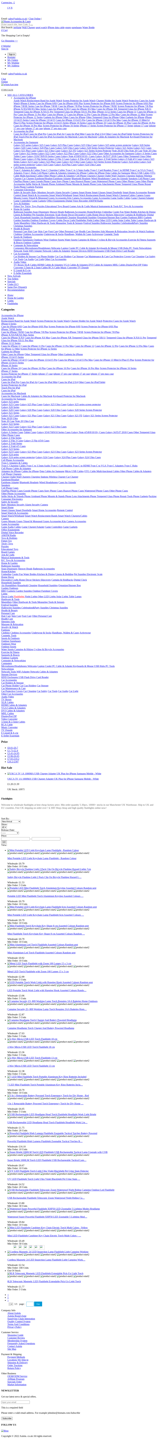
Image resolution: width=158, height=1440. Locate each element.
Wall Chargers (118, 175)
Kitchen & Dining (147, 212)
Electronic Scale (53, 214)
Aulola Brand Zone (16, 1316)
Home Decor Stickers (103, 214)
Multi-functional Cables (32, 175)
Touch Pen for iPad (28, 136)
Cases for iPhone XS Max (83, 109)
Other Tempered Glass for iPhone (102, 117)
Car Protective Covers (120, 256)
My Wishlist (13, 63)
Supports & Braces (10, 655)
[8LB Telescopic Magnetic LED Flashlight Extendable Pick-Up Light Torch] (45, 1273)
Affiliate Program (15, 1379)
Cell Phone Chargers (85, 175)
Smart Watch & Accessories (35, 195)
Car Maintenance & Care (96, 256)
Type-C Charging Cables (53, 170)
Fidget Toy (19, 206)
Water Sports (71, 239)
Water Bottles (131, 212)
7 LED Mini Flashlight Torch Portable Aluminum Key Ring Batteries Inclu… (45, 1084)
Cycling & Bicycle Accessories (112, 239)
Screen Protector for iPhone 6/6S (99, 103)
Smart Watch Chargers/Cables (121, 195)
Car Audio (29, 259)
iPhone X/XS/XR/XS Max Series (30, 109)
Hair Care (32, 231)
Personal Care (21, 231)
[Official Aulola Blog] (4, 1430)
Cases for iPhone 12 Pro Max (105, 114)
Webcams (55, 248)
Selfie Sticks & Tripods (37, 184)
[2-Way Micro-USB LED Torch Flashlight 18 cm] (32, 1039)
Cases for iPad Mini (75, 134)
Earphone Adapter (62, 178)
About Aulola (14, 1313)
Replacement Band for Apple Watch (44, 100)
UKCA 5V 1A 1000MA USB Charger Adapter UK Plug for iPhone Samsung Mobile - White (53, 779)
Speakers (133, 178)
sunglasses (77, 27)
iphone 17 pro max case (55, 128)
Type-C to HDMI (121, 170)
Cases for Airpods (119, 178)
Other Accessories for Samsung (119, 153)
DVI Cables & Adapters (101, 265)
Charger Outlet (103, 175)
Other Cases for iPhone (74, 117)
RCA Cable (54, 267)
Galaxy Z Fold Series (107, 159)
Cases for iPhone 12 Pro (79, 114)
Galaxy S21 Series (124, 148)
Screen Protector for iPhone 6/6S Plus (134, 103)
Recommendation (16, 290)
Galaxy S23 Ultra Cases (73, 162)
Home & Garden (22, 209)
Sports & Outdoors (23, 237)
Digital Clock (80, 580)
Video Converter (9, 719)
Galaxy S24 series (130, 162)
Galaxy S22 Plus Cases (67, 153)
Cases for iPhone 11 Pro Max (32, 114)
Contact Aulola (14, 1346)
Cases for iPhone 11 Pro (33, 346)
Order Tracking (14, 1365)
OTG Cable (90, 471)
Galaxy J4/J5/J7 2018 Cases (109, 156)
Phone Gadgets (27, 187)
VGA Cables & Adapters (76, 265)
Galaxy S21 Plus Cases (25, 150)
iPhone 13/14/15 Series (12, 357)
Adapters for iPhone (77, 173)
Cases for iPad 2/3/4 (95, 134)
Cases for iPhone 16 (96, 123)
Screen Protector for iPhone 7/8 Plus (135, 106)
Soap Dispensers (41, 212)
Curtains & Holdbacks (135, 214)
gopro (68, 27)
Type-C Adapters (115, 465)
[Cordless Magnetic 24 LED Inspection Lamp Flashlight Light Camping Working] (47, 1251)
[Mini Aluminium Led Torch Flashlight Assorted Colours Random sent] (42, 944)
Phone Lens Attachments (102, 184)
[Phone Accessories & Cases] (16, 21)
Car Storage (78, 256)
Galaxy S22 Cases (47, 153)
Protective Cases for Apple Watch (119, 321)
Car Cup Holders (63, 256)
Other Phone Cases (131, 181)
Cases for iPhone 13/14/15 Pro (70, 120)
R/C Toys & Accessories (131, 206)
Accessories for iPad (23, 131)
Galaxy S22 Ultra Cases (91, 153)
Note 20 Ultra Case (24, 421)
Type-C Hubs (30, 173)
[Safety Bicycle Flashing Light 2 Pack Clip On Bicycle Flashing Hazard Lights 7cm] (49, 869)
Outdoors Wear (41, 239)
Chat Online (35, 18)
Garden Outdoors (129, 217)
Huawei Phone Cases (86, 181)
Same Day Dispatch (17, 287)
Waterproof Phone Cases (109, 181)
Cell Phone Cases (146, 178)
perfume (17, 27)
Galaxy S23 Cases (29, 162)
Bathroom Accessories (75, 212)
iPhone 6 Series (28, 103)
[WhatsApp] (9, 84)
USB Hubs (123, 248)
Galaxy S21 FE (68, 150)
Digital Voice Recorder (77, 200)
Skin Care (43, 231)
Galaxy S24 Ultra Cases (89, 164)
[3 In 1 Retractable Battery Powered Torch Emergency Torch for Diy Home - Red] (48, 1095)
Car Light (39, 259)
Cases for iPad (21, 134)
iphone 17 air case (34, 128)
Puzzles (41, 206)
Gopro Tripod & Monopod (35, 198)
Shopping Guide (15, 1335)
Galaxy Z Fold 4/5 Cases (130, 159)
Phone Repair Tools (123, 496)
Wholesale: (15, 863)
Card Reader (128, 251)
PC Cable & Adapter (86, 248)
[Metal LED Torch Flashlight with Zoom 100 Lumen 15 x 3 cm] (39, 963)
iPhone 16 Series (77, 123)
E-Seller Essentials (23, 273)
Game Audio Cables (120, 198)
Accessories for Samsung (26, 142)
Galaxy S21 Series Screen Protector (94, 150)
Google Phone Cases (46, 181)
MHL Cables (119, 265)
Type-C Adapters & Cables (27, 170)
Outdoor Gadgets (31, 242)
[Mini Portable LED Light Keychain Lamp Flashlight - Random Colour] (43, 850)
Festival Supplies (91, 223)
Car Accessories (21, 253)
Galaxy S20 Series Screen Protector (96, 148)
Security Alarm (54, 192)
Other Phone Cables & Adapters (59, 175)
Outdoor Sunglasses (24, 239)
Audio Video (20, 262)
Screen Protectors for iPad (14, 385)
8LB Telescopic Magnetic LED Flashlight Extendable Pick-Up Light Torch (44, 1281)
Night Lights (93, 220)
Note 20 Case (135, 150)
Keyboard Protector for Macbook (69, 396)
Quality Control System (18, 1321)
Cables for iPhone (96, 173)
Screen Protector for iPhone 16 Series (61, 125)
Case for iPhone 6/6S (46, 103)
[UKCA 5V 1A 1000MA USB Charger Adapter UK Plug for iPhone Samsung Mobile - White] (54, 773)
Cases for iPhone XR (107, 109)
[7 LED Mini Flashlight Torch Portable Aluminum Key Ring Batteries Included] (46, 1076)
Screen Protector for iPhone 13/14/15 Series (47, 123)
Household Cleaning (66, 217)
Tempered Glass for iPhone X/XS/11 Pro (33, 111)
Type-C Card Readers (101, 170)
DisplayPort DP (134, 265)
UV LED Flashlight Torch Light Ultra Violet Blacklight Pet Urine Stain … (43, 1179)
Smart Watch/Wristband (60, 195)
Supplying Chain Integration (21, 1318)
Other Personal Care (68, 231)
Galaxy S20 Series (141, 145)
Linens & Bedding (23, 214)
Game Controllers (22, 200)
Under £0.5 (13, 284)
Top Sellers (12, 278)
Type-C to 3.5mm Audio (78, 170)
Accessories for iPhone (25, 97)
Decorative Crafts (83, 214)
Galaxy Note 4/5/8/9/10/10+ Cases (78, 156)
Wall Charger (28, 27)
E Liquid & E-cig (22, 270)
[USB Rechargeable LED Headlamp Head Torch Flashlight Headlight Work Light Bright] (51, 1114)
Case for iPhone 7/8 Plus (70, 106)
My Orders (12, 60)
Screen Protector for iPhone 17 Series (115, 125)
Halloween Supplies (110, 223)
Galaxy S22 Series (28, 153)
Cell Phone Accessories (25, 167)
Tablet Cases (20, 156)
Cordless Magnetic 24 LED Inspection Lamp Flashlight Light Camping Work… (46, 1259)
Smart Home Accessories (135, 192)
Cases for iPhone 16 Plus (119, 123)
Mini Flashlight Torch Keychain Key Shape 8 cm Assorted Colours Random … (46, 933)
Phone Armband (57, 184)
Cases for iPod (45, 136)
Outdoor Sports (57, 239)
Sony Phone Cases (66, 181)
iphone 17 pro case (62, 374)
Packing (39, 187)
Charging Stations (135, 175)
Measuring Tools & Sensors (69, 223)
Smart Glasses (99, 192)
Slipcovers (119, 214)
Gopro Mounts (8, 521)
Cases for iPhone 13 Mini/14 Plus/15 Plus (114, 360)
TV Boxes (19, 265)
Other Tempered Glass (134, 156)
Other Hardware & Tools (43, 223)
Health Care (85, 231)
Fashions (150, 231)
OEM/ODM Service (17, 1376)
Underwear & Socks (54, 234)
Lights (59, 220)
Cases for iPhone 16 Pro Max (28, 125)
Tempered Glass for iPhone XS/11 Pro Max (75, 111)
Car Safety (150, 256)
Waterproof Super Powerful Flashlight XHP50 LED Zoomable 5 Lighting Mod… (47, 1216)
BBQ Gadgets (145, 217)
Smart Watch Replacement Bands (89, 195)
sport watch (41, 27)
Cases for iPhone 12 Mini (133, 114)
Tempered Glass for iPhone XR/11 (134, 109)
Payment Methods (16, 1357)
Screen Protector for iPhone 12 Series (38, 348)
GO (4, 842)
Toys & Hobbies (22, 203)
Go (38, 1304)
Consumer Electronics (24, 189)
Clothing (18, 234)
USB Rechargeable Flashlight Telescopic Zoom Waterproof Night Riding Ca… (46, 1198)
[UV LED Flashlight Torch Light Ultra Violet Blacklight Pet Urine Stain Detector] (48, 1171)
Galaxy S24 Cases (45, 164)
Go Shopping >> (9, 40)
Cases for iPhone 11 (126, 111)
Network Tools (21, 251)
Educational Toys (54, 206)
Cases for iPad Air (56, 134)
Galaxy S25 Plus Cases (61, 145)
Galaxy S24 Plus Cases (65, 164)
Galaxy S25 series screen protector (114, 145)
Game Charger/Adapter (142, 198)
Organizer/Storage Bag (108, 217)
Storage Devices (79, 251)
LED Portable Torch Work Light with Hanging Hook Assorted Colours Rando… (46, 990)
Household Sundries (87, 217)
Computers (19, 248)
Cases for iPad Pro (37, 134)
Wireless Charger (57, 477)
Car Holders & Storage (25, 256)
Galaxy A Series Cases (146, 153)
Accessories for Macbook (65, 136)
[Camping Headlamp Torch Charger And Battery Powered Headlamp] (42, 1020)
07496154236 (7, 90)
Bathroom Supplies (23, 212)
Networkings (145, 248)
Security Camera (70, 192)
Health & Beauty (22, 228)
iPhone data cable (56, 27)
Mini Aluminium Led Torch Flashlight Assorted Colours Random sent (41, 952)
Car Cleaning (137, 256)
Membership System (17, 1340)
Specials (11, 281)
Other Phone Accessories (13, 493)
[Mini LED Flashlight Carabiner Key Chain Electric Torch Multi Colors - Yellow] (47, 1227)
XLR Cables (30, 265)
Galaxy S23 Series (10, 449)
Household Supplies (30, 217)
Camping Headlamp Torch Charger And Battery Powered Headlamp (40, 1028)
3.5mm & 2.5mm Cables (36, 267)
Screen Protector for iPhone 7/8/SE (100, 106)
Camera (140, 195)
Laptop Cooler (68, 248)
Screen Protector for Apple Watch (79, 100)
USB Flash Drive (113, 251)
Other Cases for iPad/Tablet (118, 134)
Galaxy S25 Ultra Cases (85, 145)
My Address (13, 65)
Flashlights (81, 220)
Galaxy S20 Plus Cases (43, 148)
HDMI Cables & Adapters (50, 265)
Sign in (12, 54)
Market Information (16, 1384)
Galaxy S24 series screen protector (18, 457)
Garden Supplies (22, 220)
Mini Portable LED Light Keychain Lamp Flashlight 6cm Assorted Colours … (45, 915)
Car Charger (28, 178)
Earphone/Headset (44, 178)
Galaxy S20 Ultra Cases (67, 148)
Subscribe (6, 1418)
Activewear (97, 234)
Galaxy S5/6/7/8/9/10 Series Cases (44, 156)
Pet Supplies (38, 214)
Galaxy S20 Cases (22, 148)
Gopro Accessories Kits (60, 198)
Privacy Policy (14, 1327)
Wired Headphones (100, 178)
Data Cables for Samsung (117, 173)
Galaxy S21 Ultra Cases (48, 150)
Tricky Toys (31, 206)
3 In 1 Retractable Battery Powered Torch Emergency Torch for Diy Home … (45, 1103)
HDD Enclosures (96, 251)
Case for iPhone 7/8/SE (46, 106)
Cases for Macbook (87, 136)
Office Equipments (56, 200)
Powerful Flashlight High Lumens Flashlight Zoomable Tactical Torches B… (45, 1141)
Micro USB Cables (140, 173)
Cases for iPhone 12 (56, 114)
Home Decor (68, 214)
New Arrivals (14, 276)
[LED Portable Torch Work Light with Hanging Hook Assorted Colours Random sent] (50, 982)
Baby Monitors (39, 192)
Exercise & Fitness (137, 239)
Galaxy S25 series (23, 145)
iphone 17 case (141, 125)
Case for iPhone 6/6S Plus (70, 103)
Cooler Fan (118, 212)
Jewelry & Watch (137, 231)
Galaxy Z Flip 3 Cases (58, 159)
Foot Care (53, 231)
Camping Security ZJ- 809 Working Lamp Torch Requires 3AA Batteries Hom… (47, 1009)
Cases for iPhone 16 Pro (143, 123)
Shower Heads (57, 212)
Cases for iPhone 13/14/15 (42, 120)
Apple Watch (20, 100)
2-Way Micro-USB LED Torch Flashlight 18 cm (31, 1047)
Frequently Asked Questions (21, 1343)
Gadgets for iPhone (53, 117)
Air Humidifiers (48, 217)
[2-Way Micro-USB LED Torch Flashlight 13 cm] (32, 1057)
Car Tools (18, 259)
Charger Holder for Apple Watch (112, 100)
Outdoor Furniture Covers (43, 220)
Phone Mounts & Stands (77, 184)
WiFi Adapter (36, 251)
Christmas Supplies (23, 226)
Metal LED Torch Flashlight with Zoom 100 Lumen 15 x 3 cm (38, 971)
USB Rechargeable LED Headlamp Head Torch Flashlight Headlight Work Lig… (47, 1122)
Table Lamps (137, 220)
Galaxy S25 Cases (41, 145)
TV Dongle (83, 267)
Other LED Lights (109, 220)
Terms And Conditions (18, 1324)
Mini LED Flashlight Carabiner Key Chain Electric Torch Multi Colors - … (44, 1235)
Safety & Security (22, 192)
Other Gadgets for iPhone (131, 117)
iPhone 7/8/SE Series (24, 106)
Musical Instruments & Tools (104, 206)
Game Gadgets (38, 200)
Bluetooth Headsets (81, 178)
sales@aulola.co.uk (17, 18)
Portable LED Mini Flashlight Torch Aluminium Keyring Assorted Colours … (45, 896)
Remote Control (65, 510)
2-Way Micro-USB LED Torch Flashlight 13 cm (31, 1066)
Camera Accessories (82, 198)
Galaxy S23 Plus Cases (50, 162)
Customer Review (16, 1338)
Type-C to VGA (138, 170)
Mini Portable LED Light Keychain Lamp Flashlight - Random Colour (41, 858)
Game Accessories (101, 198)
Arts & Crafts (83, 206)
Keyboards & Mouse (107, 248)
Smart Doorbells (114, 192)
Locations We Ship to (17, 1360)
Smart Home (85, 192)
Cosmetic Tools (111, 234)
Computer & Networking (26, 245)
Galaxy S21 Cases (142, 148)
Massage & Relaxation (117, 231)
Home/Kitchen (94, 212)
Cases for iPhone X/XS (58, 109)
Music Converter (68, 267)
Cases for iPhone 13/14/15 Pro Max (103, 120)
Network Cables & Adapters (56, 251)
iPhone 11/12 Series (107, 111)
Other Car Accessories (55, 259)
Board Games (70, 206)
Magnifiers (25, 223)
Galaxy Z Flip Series (37, 159)
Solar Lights (124, 220)
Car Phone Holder (45, 256)
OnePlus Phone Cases (25, 181)
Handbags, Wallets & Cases (77, 234)
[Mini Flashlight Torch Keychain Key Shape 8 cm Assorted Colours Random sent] (48, 925)
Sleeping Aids (98, 231)
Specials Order (14, 1381)
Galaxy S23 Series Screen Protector (103, 162)
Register (11, 57)
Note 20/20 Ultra (120, 150)
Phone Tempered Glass (126, 184)
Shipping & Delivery (17, 1362)
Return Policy (14, 1368)
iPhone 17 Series (88, 125)
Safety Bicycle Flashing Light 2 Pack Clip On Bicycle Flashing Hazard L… (44, 877)
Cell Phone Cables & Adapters (52, 173)
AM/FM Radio (95, 200)
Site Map (11, 1349)
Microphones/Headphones (38, 248)
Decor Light (69, 220)
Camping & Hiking (87, 239)
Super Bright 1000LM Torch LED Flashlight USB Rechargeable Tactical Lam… (46, 1160)
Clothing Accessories (33, 234)
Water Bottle (88, 27)
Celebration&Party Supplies (134, 223)
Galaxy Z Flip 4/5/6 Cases (83, 159)
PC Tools (134, 248)
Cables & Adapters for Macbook (113, 136)
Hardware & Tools (10, 599)
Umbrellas (107, 212)
